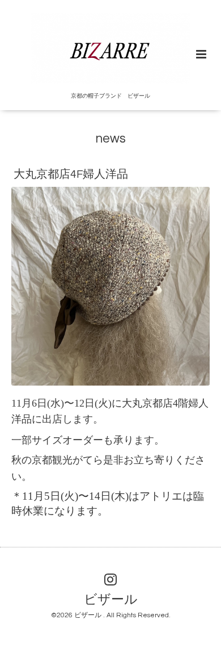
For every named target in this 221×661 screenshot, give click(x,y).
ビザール (111, 599)
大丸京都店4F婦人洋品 (71, 174)
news (111, 138)
